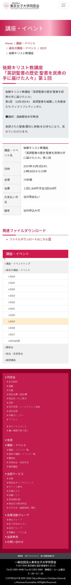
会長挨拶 (13, 381)
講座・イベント (26, 43)
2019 (43, 48)
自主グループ (15, 528)
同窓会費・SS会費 (18, 394)
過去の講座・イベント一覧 (22, 454)
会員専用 (12, 536)
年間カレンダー (16, 415)
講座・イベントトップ (18, 263)
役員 (11, 390)
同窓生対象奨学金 (18, 503)
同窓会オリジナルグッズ (21, 482)
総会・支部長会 (14, 353)
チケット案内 (15, 486)
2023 (12, 295)
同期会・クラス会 (18, 532)
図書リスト (14, 495)
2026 (12, 276)
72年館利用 (14, 499)
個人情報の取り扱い (19, 430)
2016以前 (14, 340)
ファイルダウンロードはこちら (28, 239)
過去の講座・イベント (22, 48)
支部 (10, 440)
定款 (11, 402)
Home (9, 43)
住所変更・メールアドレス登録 (24, 406)
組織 (11, 386)
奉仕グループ (15, 519)
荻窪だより (14, 491)
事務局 (20, 556)
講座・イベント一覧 (19, 449)
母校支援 (13, 411)
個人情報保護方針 (47, 556)
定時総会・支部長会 (19, 462)
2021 (12, 308)
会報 (11, 478)
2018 (12, 327)
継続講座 (11, 360)
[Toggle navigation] (63, 5)
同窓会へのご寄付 (18, 398)
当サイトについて (18, 426)
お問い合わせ (15, 541)
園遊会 (9, 347)
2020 (12, 315)
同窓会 (11, 377)
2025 (12, 282)
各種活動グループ (18, 515)
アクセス (13, 419)
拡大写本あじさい (18, 524)
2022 (12, 302)
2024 (12, 289)
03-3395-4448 (17, 569)
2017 (12, 334)
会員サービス (15, 473)
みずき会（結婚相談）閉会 (22, 507)
